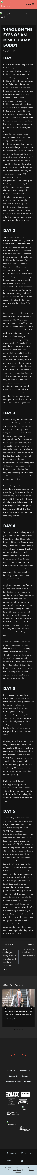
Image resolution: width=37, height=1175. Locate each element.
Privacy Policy (17, 1170)
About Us (11, 1070)
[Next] (31, 1008)
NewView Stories (13, 1081)
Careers (27, 1081)
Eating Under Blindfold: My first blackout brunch (28, 952)
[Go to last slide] (5, 1008)
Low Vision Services (21, 51)
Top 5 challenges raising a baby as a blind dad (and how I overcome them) (9, 957)
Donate (25, 1076)
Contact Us (13, 1076)
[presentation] (18, 998)
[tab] (14, 1029)
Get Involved (24, 1070)
